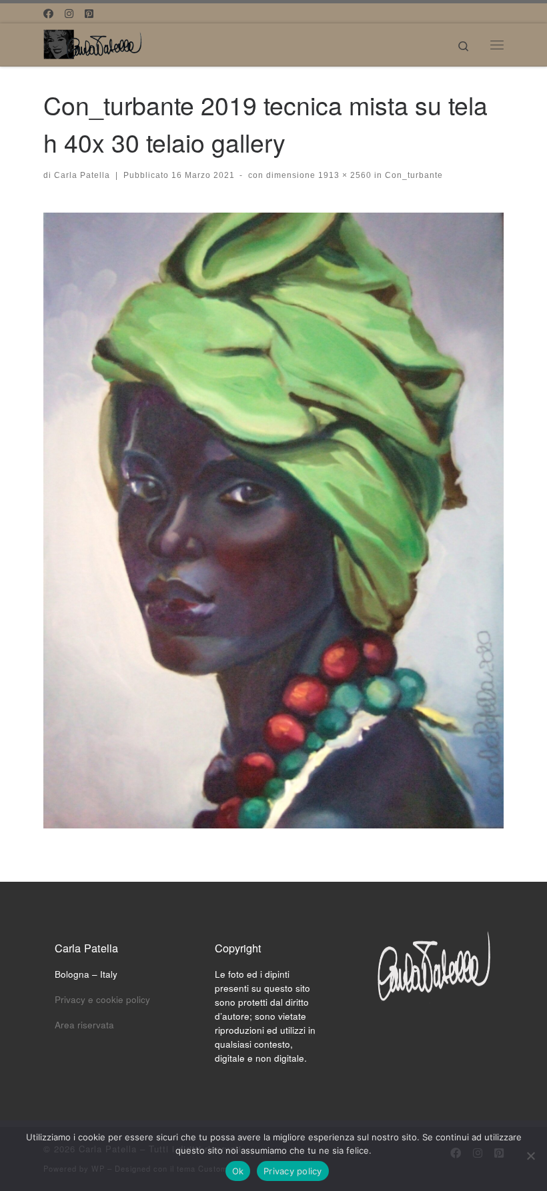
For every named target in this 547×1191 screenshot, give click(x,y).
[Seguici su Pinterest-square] (89, 13)
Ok (238, 1171)
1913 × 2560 (344, 175)
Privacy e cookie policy (102, 999)
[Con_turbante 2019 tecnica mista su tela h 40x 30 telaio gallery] (273, 520)
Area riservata (84, 1024)
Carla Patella (82, 175)
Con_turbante (412, 175)
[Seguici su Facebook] (48, 13)
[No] (530, 1155)
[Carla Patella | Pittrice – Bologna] (93, 42)
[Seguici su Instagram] (69, 13)
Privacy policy (292, 1171)
